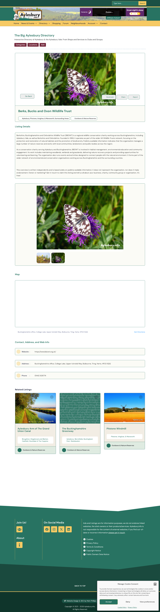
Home (16, 23)
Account (91, 23)
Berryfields (34, 439)
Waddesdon (30, 441)
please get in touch (116, 532)
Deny (128, 602)
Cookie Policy (122, 607)
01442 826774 (40, 375)
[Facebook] (47, 529)
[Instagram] (54, 529)
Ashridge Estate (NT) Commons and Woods (124, 430)
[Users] (19, 529)
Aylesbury (25, 118)
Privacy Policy (132, 607)
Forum (66, 23)
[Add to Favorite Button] (52, 397)
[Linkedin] (69, 529)
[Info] (19, 545)
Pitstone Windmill (72, 428)
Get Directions (139, 332)
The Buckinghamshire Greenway (30, 430)
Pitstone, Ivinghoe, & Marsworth (42, 118)
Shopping (56, 23)
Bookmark (110, 97)
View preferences (147, 602)
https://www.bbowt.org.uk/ (45, 352)
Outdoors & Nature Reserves (85, 118)
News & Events (27, 23)
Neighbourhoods (78, 23)
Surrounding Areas (62, 118)
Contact (103, 23)
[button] (155, 584)
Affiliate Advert (113, 18)
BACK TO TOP (80, 586)
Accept (109, 602)
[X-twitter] (61, 529)
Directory (43, 23)
